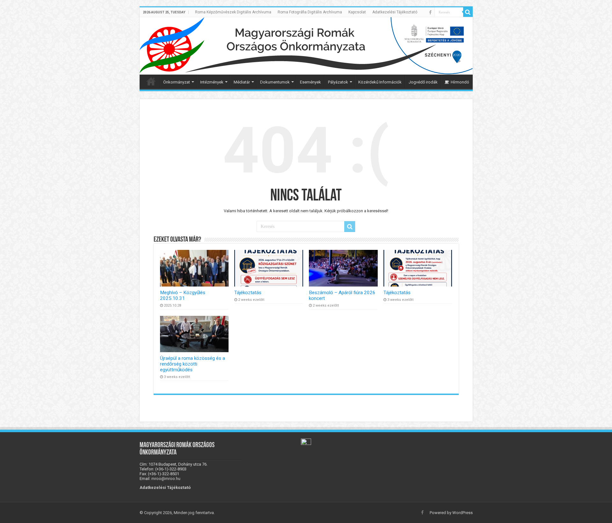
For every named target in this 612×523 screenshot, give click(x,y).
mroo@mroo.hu (165, 478)
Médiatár (242, 82)
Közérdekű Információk (380, 82)
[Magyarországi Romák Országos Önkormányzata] (306, 46)
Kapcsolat (357, 12)
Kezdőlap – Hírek (151, 81)
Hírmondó (460, 82)
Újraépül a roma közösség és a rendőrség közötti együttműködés (192, 364)
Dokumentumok (275, 82)
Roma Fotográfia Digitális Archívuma (310, 12)
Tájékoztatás (247, 292)
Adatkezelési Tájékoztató (394, 12)
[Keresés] (468, 12)
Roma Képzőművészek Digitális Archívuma (233, 12)
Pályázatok (338, 82)
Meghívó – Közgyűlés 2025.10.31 (182, 295)
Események (310, 82)
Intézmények (211, 82)
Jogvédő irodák (423, 82)
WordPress (462, 512)
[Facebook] (430, 12)
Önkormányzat (176, 82)
